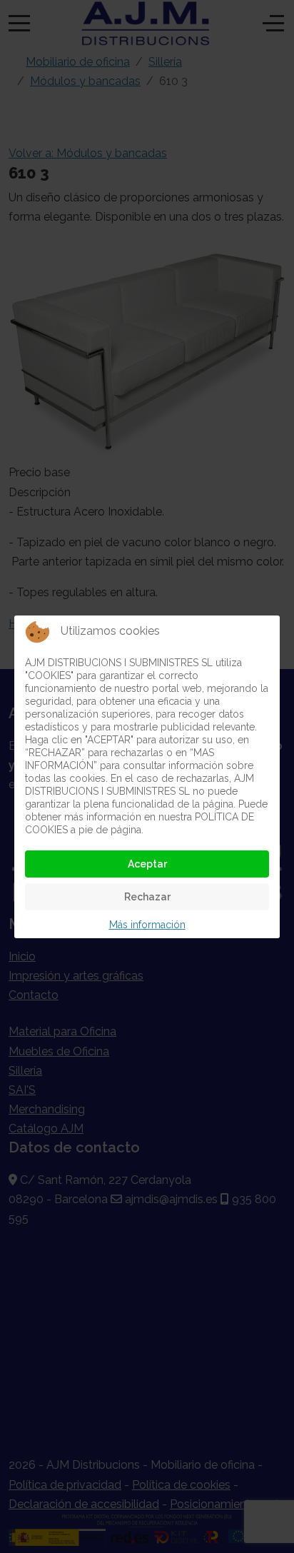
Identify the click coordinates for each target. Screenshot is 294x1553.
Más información (147, 924)
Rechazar (147, 897)
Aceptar (147, 864)
